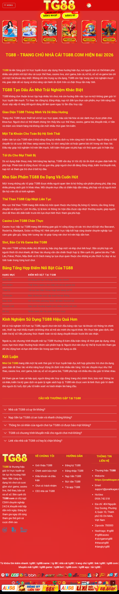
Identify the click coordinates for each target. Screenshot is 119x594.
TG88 (5, 70)
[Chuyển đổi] (5, 410)
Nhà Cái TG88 (10, 363)
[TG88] (60, 5)
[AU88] (30, 588)
